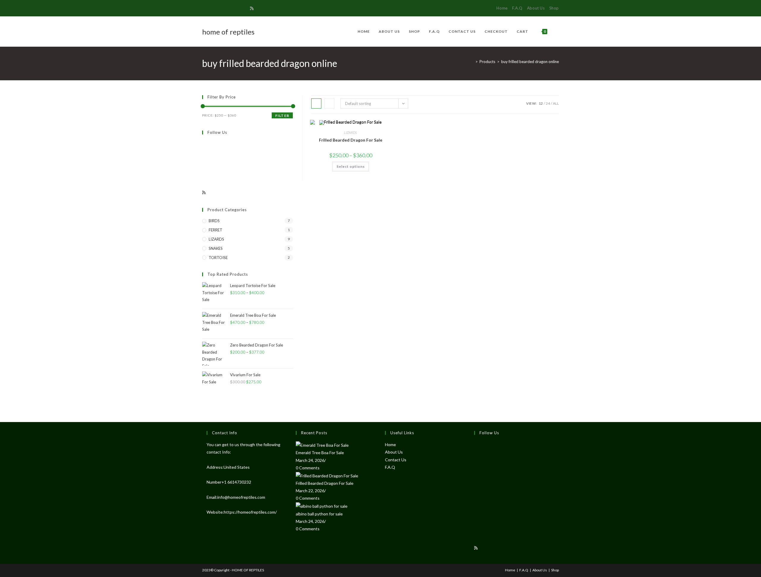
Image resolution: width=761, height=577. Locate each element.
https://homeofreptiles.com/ (250, 512)
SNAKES (216, 248)
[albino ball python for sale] (322, 505)
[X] (204, 8)
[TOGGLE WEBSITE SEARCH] (557, 31)
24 (548, 103)
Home (501, 8)
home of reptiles (228, 31)
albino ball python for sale (319, 513)
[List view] (329, 103)
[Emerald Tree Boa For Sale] (322, 444)
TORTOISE (218, 257)
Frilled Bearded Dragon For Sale (350, 139)
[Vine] (244, 8)
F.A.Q (517, 8)
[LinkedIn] (475, 490)
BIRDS (214, 220)
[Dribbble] (224, 8)
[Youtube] (238, 8)
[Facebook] (210, 8)
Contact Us (395, 459)
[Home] (472, 61)
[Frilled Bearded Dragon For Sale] (327, 475)
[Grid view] (316, 103)
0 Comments (308, 467)
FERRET (215, 230)
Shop (554, 8)
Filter (282, 115)
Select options (351, 166)
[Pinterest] (217, 8)
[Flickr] (203, 171)
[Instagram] (231, 8)
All (556, 103)
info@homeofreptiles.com (241, 497)
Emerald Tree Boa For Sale (320, 452)
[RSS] (251, 8)
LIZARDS (350, 132)
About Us (536, 8)
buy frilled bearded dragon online (530, 61)
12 (541, 103)
